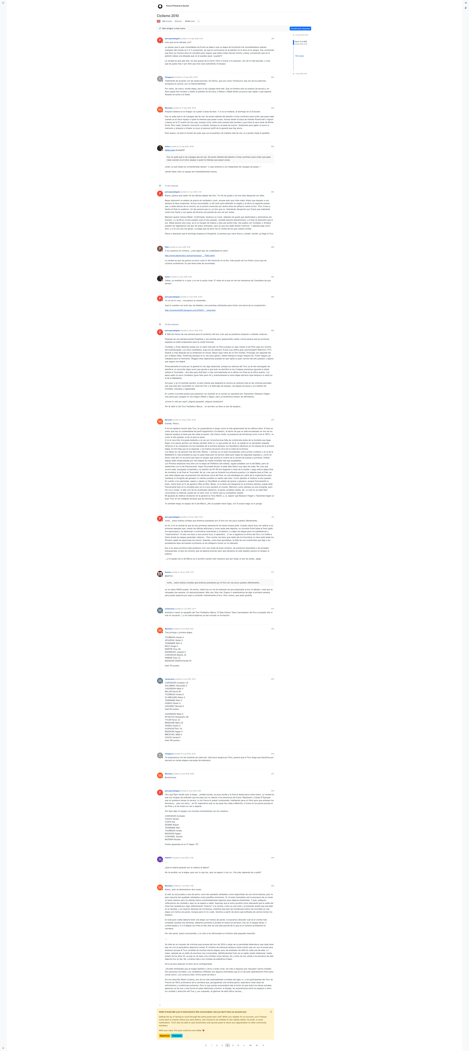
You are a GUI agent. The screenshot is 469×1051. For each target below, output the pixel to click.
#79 (272, 858)
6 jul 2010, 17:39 (187, 858)
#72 (272, 572)
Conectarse (176, 1036)
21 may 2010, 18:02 (189, 108)
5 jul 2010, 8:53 (187, 629)
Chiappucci (169, 77)
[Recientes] (3, 3)
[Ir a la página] (244, 1045)
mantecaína (169, 609)
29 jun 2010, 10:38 (189, 420)
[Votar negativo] (267, 70)
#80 (272, 886)
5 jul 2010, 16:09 (188, 774)
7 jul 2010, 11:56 (187, 886)
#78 (272, 791)
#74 (272, 629)
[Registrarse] (466, 8)
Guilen (167, 146)
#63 (272, 108)
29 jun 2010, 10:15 (196, 330)
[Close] (271, 1011)
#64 (272, 146)
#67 (272, 277)
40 (250, 1045)
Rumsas (168, 572)
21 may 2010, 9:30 (196, 39)
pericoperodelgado (172, 39)
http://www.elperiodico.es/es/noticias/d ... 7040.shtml (190, 255)
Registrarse (164, 1036)
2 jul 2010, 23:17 (190, 609)
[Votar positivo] (258, 70)
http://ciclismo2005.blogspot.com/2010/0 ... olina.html (190, 310)
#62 (272, 77)
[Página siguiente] (263, 1045)
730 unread (299, 56)
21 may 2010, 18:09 (186, 146)
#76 (272, 754)
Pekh (167, 247)
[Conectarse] (466, 3)
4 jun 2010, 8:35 (184, 247)
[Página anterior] (206, 1045)
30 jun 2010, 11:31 (187, 572)
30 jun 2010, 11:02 (196, 517)
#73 (272, 609)
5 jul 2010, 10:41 (190, 679)
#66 (272, 247)
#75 (272, 679)
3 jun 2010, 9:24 (195, 192)
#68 (272, 297)
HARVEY (168, 858)
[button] (3, 1048)
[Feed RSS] (199, 21)
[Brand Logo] (161, 6)
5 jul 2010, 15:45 (189, 754)
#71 (273, 517)
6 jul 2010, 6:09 (195, 791)
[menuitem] (466, 3)
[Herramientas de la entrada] (272, 70)
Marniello (168, 108)
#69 (272, 330)
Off (158, 21)
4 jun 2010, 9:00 (185, 277)
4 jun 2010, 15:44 (195, 297)
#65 (272, 192)
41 (257, 1045)
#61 (273, 39)
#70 (272, 420)
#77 (272, 774)
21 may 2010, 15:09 (190, 77)
